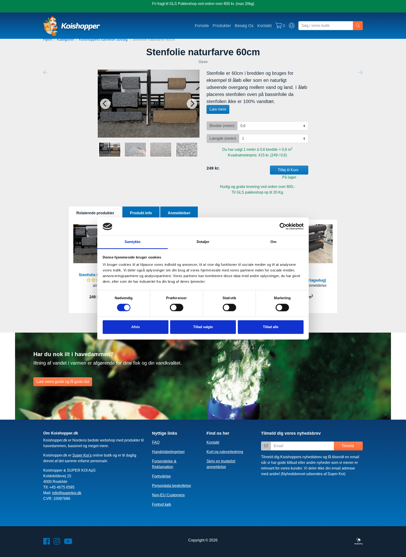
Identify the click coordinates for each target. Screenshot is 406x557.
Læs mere (218, 109)
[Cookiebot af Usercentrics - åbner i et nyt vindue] (283, 226)
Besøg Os (244, 25)
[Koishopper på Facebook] (46, 543)
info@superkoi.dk (66, 493)
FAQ (156, 442)
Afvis (135, 327)
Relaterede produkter (95, 213)
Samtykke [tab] (133, 242)
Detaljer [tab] (203, 242)
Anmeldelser (179, 213)
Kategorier (65, 39)
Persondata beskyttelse (171, 486)
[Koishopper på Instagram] (57, 543)
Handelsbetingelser (168, 452)
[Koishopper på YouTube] (68, 543)
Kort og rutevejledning (225, 452)
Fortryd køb (161, 504)
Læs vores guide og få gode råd (62, 382)
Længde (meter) (223, 138)
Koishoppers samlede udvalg (103, 39)
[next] (192, 104)
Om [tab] (273, 242)
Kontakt (264, 25)
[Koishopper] (72, 25)
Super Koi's (82, 455)
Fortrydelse (161, 476)
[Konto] (292, 25)
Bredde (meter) (222, 126)
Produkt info (141, 213)
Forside (202, 25)
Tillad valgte (203, 327)
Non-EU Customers (168, 495)
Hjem (47, 39)
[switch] (176, 307)
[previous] (105, 104)
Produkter (222, 25)
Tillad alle (270, 327)
